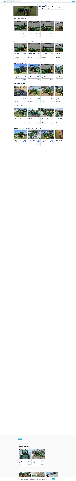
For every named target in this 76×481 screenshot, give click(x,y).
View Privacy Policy (48, 479)
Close (53, 478)
